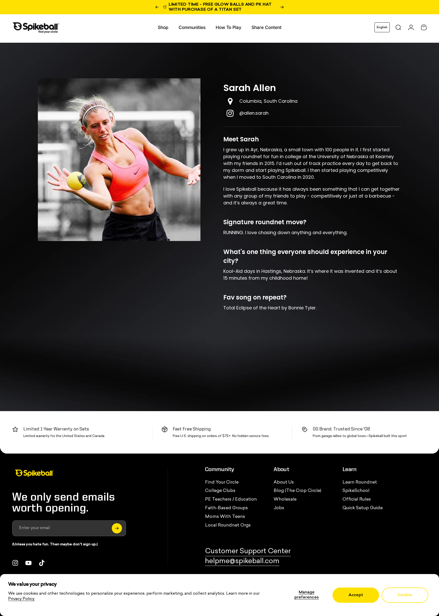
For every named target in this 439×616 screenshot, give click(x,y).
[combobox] (382, 27)
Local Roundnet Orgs (228, 525)
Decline (405, 595)
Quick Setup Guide (362, 508)
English (382, 27)
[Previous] (157, 7)
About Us (284, 482)
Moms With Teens (225, 517)
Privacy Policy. (21, 599)
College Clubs (220, 491)
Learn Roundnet (359, 482)
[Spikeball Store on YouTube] (28, 563)
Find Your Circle (222, 482)
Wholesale (285, 499)
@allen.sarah (254, 113)
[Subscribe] (117, 528)
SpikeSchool (355, 491)
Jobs (279, 508)
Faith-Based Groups (226, 508)
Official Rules (356, 499)
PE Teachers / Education (231, 499)
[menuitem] (163, 27)
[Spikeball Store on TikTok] (42, 563)
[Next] (282, 7)
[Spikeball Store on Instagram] (15, 563)
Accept (356, 595)
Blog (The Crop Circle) (297, 491)
